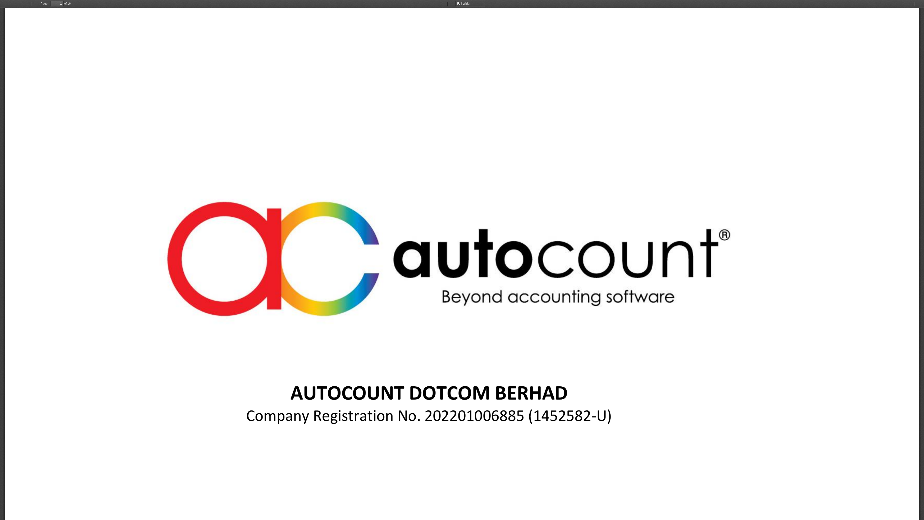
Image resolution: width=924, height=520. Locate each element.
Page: (44, 3)
